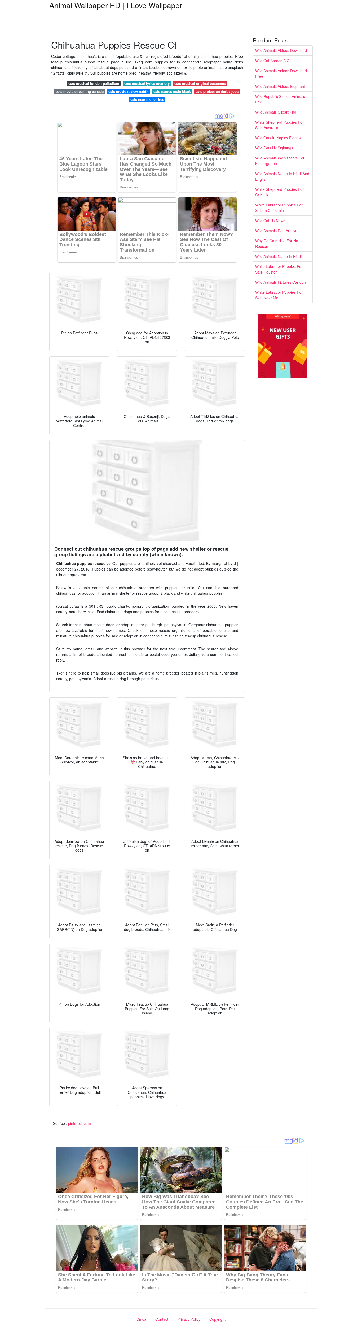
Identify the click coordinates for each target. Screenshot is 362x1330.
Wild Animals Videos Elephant (280, 86)
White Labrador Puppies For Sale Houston (279, 269)
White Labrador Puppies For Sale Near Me (279, 295)
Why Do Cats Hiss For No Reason (276, 243)
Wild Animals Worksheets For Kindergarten (279, 160)
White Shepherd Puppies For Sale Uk (279, 192)
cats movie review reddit (128, 91)
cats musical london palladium (93, 83)
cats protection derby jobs (217, 91)
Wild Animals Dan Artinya (276, 230)
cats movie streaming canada (80, 91)
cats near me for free (147, 99)
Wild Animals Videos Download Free (281, 73)
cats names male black (172, 91)
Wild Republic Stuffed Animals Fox (280, 99)
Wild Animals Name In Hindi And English (282, 176)
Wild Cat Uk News (270, 220)
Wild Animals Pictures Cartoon (280, 282)
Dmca (141, 1319)
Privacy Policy (188, 1319)
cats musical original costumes (200, 83)
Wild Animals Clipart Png (275, 112)
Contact (161, 1319)
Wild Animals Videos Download (281, 50)
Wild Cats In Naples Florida (278, 137)
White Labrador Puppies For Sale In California (279, 207)
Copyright (217, 1319)
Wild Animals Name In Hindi (278, 256)
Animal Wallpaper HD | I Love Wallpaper (115, 5)
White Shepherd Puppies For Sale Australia (279, 124)
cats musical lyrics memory (147, 83)
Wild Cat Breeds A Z (272, 60)
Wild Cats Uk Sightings (274, 147)
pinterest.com (79, 1123)
